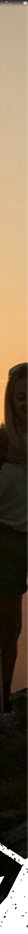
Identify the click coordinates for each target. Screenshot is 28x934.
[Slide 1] (12, 932)
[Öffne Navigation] (25, 3)
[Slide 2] (14, 932)
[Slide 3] (16, 932)
